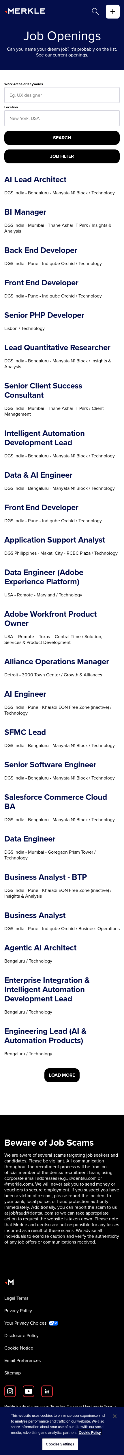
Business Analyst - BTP (45, 877)
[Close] (114, 1416)
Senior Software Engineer (50, 764)
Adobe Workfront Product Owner (50, 618)
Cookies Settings (60, 1444)
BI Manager (25, 212)
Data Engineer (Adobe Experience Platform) (43, 577)
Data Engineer (29, 839)
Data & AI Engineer (38, 475)
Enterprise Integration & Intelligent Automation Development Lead (47, 989)
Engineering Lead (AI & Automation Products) (45, 1036)
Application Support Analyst (54, 540)
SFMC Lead (25, 732)
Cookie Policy (90, 1432)
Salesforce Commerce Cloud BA (55, 802)
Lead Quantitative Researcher (57, 347)
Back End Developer (40, 250)
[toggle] (113, 12)
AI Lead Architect (35, 179)
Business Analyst (34, 915)
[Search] (95, 11)
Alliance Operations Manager (56, 661)
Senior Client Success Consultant (43, 390)
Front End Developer (41, 282)
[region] (62, 1431)
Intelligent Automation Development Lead (44, 438)
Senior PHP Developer (44, 315)
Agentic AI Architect (40, 947)
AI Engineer (25, 694)
